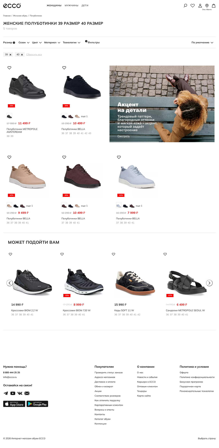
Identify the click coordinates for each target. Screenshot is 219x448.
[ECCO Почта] (26, 393)
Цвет (35, 42)
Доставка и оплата (105, 382)
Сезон (22, 42)
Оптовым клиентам (147, 386)
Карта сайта (144, 396)
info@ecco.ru (10, 377)
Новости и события (147, 377)
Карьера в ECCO (146, 382)
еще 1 (84, 116)
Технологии (69, 42)
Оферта (184, 372)
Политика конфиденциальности (197, 377)
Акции (98, 391)
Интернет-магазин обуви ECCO (28, 438)
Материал (50, 42)
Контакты (100, 414)
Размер (8, 42)
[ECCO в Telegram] (5, 393)
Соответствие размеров (108, 396)
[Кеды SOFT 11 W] (135, 287)
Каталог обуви (102, 419)
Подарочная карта (190, 386)
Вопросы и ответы (104, 410)
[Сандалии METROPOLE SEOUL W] (187, 287)
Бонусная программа (191, 382)
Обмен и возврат (104, 386)
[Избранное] (192, 5)
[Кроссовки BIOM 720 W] (84, 287)
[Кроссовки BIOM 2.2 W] (32, 287)
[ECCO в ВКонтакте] (19, 393)
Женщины (54, 5)
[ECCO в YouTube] (12, 393)
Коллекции (100, 424)
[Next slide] (209, 283)
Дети (85, 5)
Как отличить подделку (107, 400)
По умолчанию (200, 42)
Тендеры (142, 391)
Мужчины (71, 5)
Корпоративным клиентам (109, 405)
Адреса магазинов (105, 377)
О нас (140, 372)
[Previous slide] (9, 283)
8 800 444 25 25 (11, 372)
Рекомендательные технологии (197, 391)
